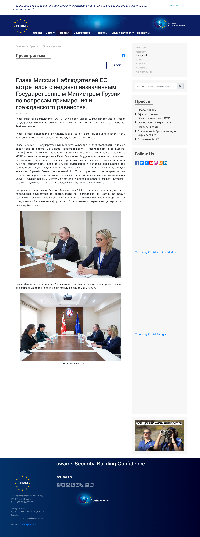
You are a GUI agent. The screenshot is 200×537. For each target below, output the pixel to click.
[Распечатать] (123, 56)
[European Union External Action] (92, 498)
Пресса (63, 32)
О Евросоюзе (82, 32)
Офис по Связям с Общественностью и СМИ (154, 116)
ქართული (141, 51)
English (141, 47)
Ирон (139, 59)
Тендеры (102, 32)
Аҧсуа (140, 63)
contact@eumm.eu (28, 524)
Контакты (143, 32)
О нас (49, 32)
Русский (141, 55)
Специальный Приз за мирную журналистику (157, 133)
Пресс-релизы (52, 46)
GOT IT (174, 5)
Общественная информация (155, 122)
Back (117, 65)
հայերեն (141, 67)
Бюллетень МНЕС (149, 139)
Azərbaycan (144, 71)
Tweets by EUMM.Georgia (150, 334)
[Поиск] (180, 86)
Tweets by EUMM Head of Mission (155, 252)
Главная (37, 32)
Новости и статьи (149, 126)
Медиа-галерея (121, 32)
